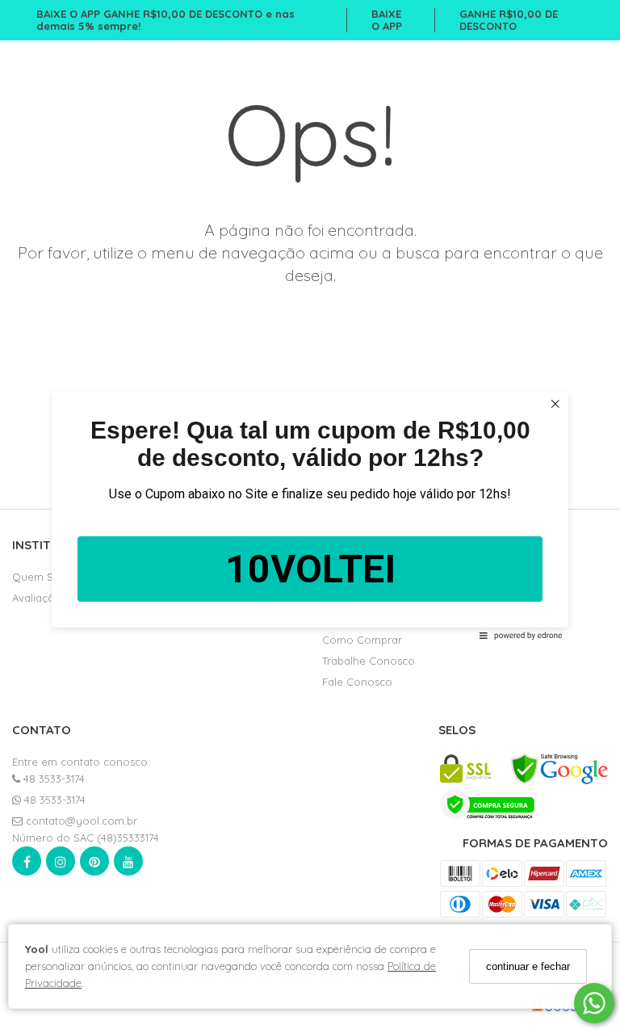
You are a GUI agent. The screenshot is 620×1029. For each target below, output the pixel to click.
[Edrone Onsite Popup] (310, 514)
